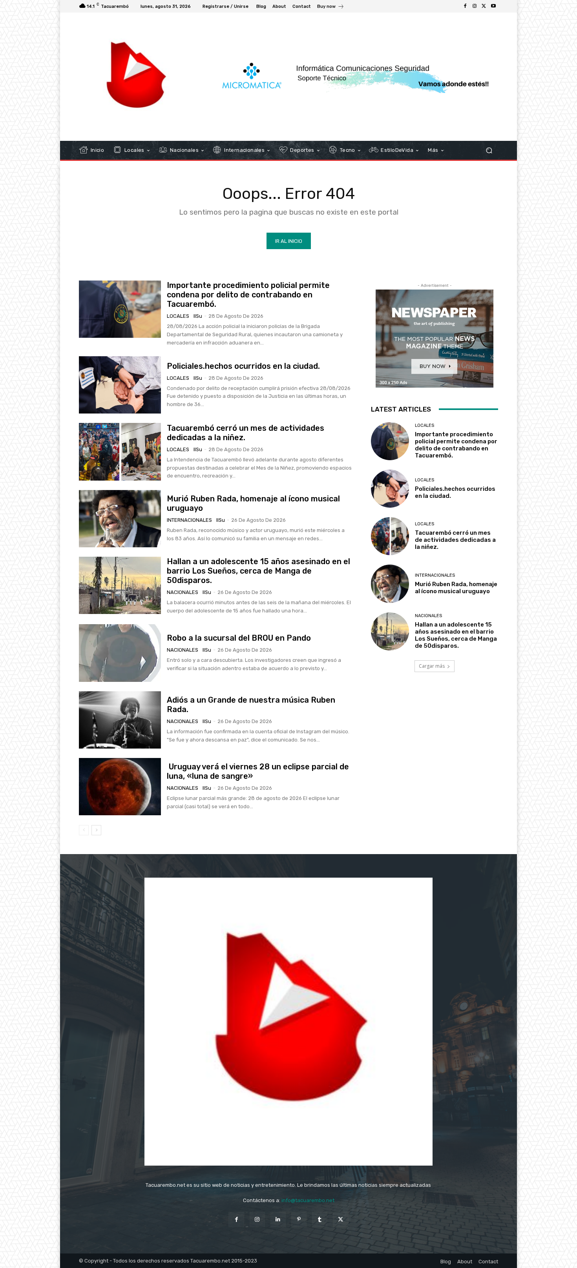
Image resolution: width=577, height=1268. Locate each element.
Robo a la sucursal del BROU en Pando (239, 638)
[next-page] (96, 830)
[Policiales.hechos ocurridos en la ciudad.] (120, 385)
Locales (178, 316)
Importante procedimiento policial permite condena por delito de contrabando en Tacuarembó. (248, 295)
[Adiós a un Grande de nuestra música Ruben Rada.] (120, 720)
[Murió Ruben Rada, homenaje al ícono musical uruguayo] (120, 518)
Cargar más (432, 666)
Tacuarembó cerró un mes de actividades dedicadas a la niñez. (455, 539)
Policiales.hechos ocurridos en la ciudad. (243, 366)
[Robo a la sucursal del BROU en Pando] (120, 652)
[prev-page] (84, 830)
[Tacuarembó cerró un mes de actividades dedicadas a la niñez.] (120, 451)
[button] (489, 150)
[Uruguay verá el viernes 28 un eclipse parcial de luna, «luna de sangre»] (120, 786)
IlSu (198, 316)
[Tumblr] (319, 1219)
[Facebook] (465, 6)
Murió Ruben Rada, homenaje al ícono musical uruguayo (456, 588)
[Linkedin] (278, 1219)
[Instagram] (474, 6)
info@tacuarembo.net (307, 1200)
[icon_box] (330, 7)
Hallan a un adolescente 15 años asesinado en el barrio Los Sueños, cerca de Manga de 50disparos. (258, 571)
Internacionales (189, 520)
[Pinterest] (299, 1219)
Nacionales (182, 592)
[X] (484, 6)
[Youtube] (493, 6)
